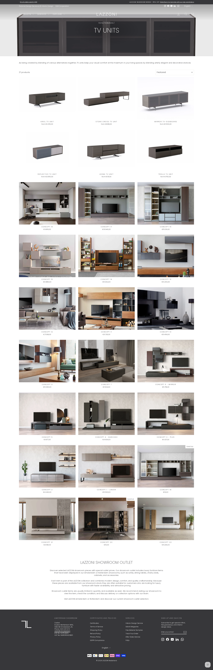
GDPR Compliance (97, 640)
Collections (109, 23)
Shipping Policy (96, 630)
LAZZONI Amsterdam (62, 631)
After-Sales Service (133, 637)
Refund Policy (95, 633)
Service (42, 14)
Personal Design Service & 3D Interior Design (36, 6)
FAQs (127, 640)
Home (100, 23)
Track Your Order (132, 633)
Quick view (47, 117)
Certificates (94, 623)
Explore (58, 14)
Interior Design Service (134, 623)
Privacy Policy (95, 637)
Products (25, 14)
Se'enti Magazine (132, 627)
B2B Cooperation (62, 6)
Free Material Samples (134, 630)
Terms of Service (96, 627)
